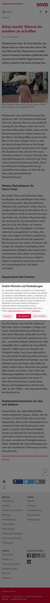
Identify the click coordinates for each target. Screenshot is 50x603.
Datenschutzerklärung (16, 311)
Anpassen (7, 316)
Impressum (36, 311)
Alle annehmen (39, 316)
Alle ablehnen (23, 316)
